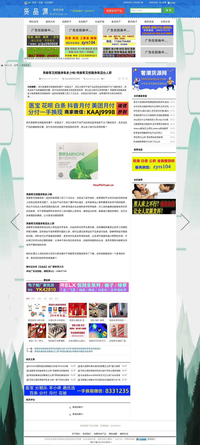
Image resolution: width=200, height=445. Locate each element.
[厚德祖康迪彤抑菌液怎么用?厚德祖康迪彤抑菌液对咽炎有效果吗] (16, 222)
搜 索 (169, 10)
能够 (51, 299)
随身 (33, 299)
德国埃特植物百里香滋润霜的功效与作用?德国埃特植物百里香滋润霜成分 (67, 349)
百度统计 (151, 439)
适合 (56, 299)
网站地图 (113, 434)
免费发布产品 (100, 434)
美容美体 (25, 65)
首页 (16, 65)
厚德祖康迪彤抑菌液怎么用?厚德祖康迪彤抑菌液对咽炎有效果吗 (63, 351)
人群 (45, 299)
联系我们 (87, 434)
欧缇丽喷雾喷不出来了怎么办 (147, 141)
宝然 (39, 299)
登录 (34, 2)
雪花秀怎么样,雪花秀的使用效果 (148, 137)
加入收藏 (162, 2)
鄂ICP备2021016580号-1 (101, 442)
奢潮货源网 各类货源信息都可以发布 (41, 58)
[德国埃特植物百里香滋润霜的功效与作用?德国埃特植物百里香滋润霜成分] (184, 222)
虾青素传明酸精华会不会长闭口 (148, 133)
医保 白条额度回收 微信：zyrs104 (73, 58)
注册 (41, 2)
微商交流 (124, 434)
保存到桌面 (153, 2)
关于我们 (76, 434)
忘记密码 (49, 2)
